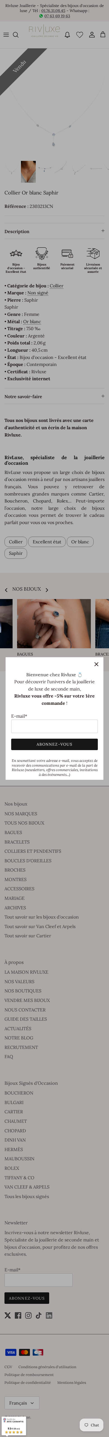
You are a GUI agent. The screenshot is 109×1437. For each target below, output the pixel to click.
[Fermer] (96, 664)
